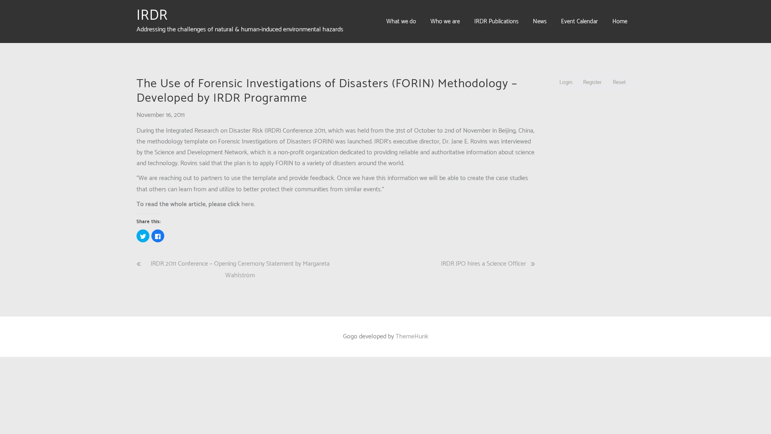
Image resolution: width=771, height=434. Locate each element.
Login (565, 82)
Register (592, 82)
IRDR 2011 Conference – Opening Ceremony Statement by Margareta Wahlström (240, 269)
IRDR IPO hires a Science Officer (483, 263)
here (247, 204)
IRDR (152, 15)
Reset (619, 82)
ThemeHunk (412, 336)
